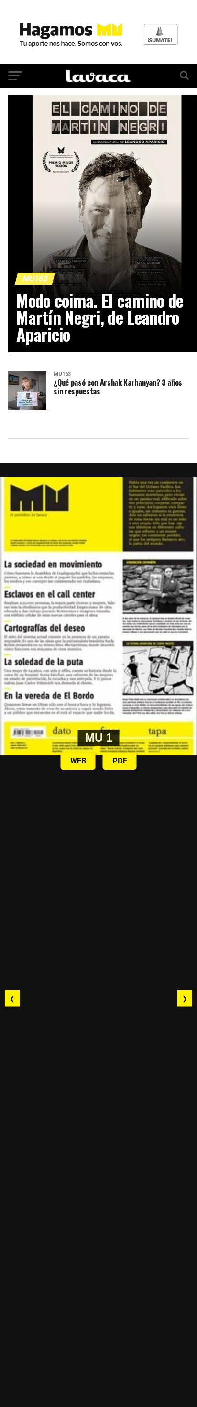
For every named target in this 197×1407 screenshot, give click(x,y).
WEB (78, 760)
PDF (119, 760)
